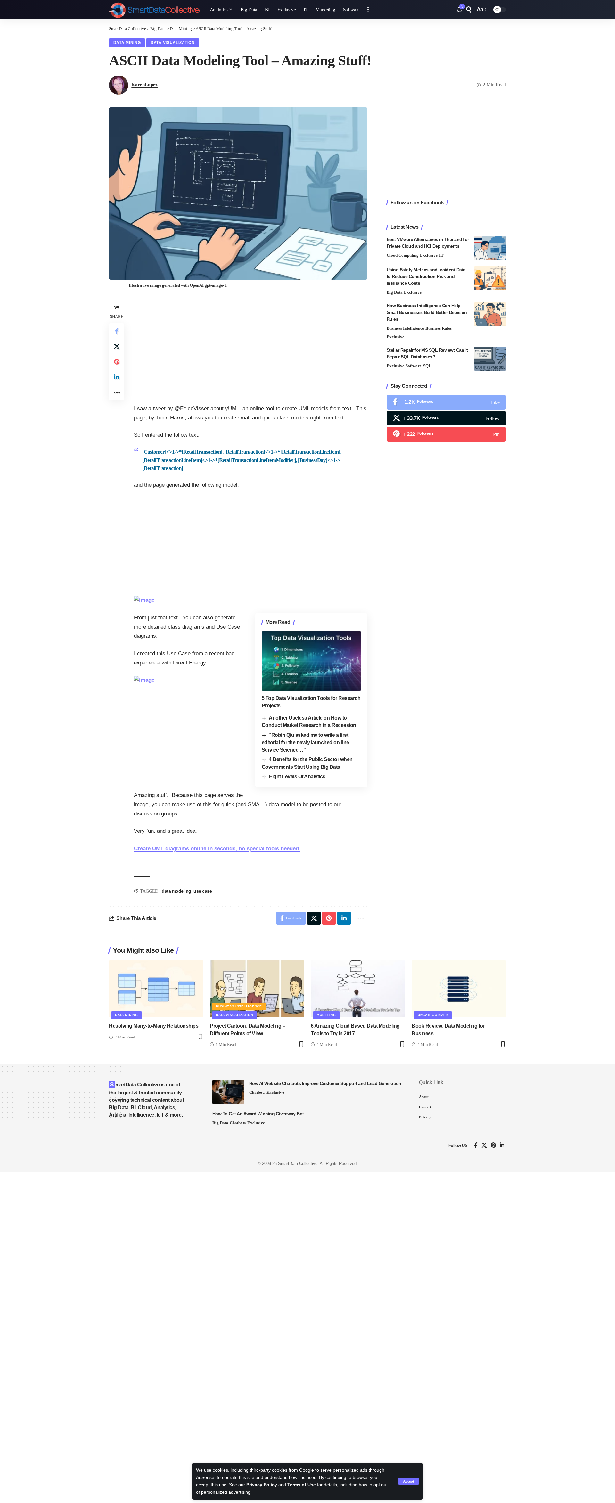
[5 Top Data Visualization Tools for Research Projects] (311, 661)
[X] (446, 418)
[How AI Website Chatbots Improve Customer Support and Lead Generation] (228, 1092)
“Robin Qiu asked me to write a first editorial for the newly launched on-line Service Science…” (305, 742)
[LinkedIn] (502, 1145)
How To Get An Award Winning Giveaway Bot (258, 1113)
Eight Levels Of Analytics (297, 776)
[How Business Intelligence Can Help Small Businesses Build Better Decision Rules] (490, 314)
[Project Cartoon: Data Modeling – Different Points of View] (257, 988)
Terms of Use (301, 1485)
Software (414, 365)
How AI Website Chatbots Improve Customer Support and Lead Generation (325, 1083)
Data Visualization (173, 42)
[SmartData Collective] (154, 9)
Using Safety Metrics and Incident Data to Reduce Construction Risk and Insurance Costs (426, 276)
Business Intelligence (405, 328)
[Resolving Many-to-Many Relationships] (156, 988)
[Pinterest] (446, 434)
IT (441, 255)
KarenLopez (144, 84)
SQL (427, 365)
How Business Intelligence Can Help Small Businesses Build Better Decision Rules (427, 312)
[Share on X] (116, 346)
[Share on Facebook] (116, 330)
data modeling (176, 891)
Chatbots (257, 1092)
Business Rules (438, 328)
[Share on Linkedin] (116, 377)
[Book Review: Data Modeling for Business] (459, 988)
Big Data (395, 292)
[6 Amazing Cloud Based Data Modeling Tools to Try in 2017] (358, 988)
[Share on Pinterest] (116, 361)
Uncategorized (433, 1015)
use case (202, 891)
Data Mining (127, 42)
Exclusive (429, 255)
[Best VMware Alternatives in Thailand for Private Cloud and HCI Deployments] (490, 248)
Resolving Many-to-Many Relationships (153, 1026)
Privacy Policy (261, 1485)
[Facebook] (446, 402)
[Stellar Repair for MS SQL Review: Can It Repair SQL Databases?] (490, 359)
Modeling (326, 1015)
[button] (408, 1481)
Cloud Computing (403, 255)
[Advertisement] (250, 348)
